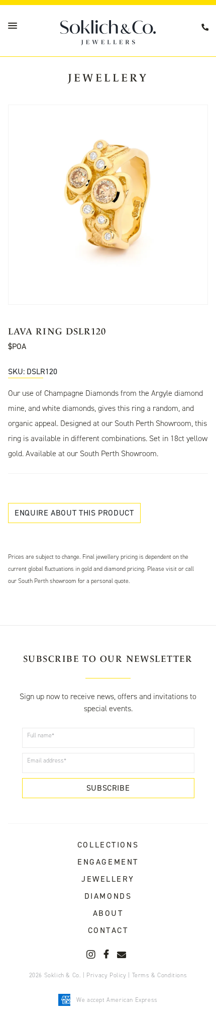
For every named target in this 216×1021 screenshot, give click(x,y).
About (108, 913)
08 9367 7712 (206, 27)
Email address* (46, 760)
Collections (108, 844)
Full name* (40, 735)
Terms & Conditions (159, 975)
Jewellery (108, 879)
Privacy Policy (106, 975)
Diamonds (108, 896)
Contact (108, 930)
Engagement (108, 862)
